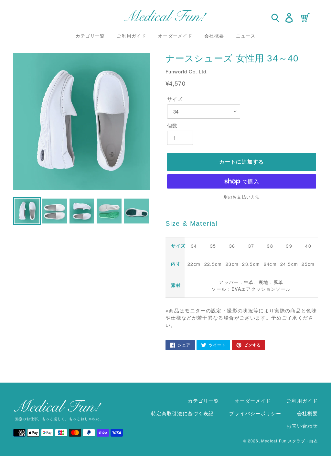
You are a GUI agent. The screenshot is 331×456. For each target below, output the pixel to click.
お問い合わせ (302, 425)
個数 (172, 125)
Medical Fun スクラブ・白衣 (289, 440)
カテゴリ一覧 (203, 400)
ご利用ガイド (302, 400)
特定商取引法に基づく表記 (182, 413)
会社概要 (307, 413)
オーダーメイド (252, 400)
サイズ (175, 98)
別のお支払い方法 (241, 197)
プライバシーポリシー (255, 413)
